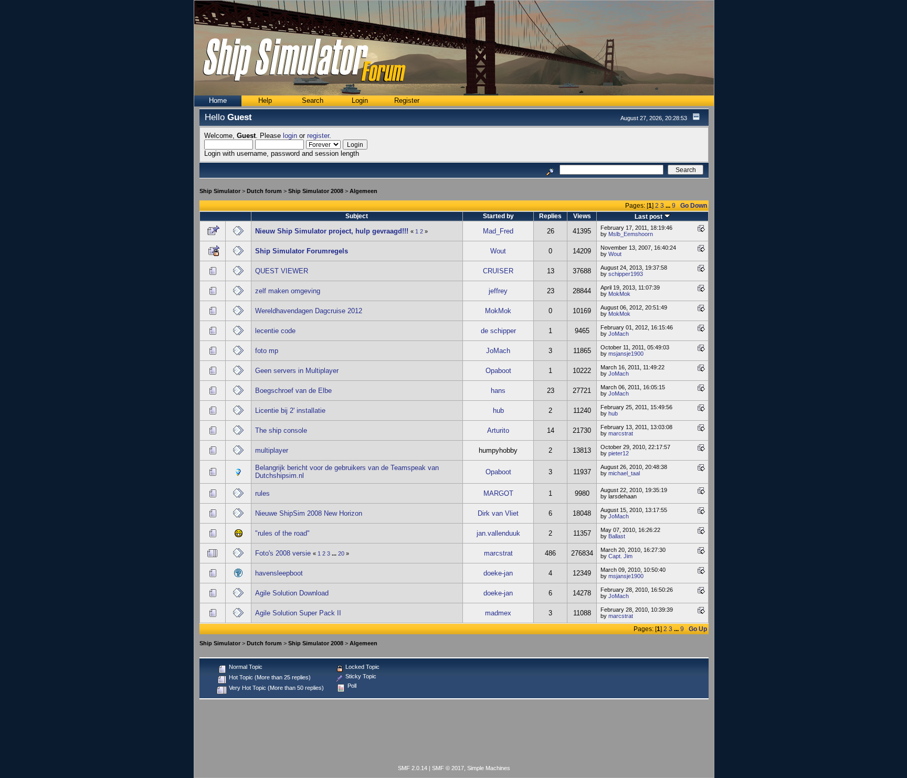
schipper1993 (625, 274)
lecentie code (275, 331)
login (290, 136)
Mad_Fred (498, 231)
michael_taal (624, 473)
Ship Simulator (219, 191)
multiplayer (271, 450)
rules (262, 493)
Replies (550, 215)
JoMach (618, 334)
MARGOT (498, 493)
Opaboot (498, 371)
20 (341, 553)
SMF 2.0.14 (412, 768)
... (669, 205)
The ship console (281, 430)
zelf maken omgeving (287, 291)
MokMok (619, 294)
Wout (498, 251)
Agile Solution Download (292, 593)
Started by (498, 215)
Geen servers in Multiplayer (297, 371)
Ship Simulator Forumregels (301, 251)
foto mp (266, 351)
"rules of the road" (282, 533)
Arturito (498, 430)
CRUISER (498, 271)
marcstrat (620, 433)
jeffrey (498, 291)
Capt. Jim (620, 556)
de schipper (498, 331)
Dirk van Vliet (498, 513)
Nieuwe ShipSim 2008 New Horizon (308, 513)
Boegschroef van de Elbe (293, 391)
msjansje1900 (626, 353)
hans (498, 391)
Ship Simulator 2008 (315, 191)
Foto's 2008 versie (283, 553)
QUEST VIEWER (281, 271)
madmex (498, 613)
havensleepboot (279, 573)
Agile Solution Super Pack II (298, 613)
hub (498, 410)
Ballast (616, 536)
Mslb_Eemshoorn (630, 234)
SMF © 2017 (448, 768)
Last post (649, 216)
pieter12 (618, 453)
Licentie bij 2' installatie (290, 410)
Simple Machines (488, 768)
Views (582, 215)
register (318, 136)
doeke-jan (498, 573)
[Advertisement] (454, 734)
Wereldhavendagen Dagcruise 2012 (308, 311)
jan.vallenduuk (498, 533)
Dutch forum (264, 191)
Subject (356, 215)
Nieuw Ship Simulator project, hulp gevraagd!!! (331, 231)
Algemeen (363, 191)
